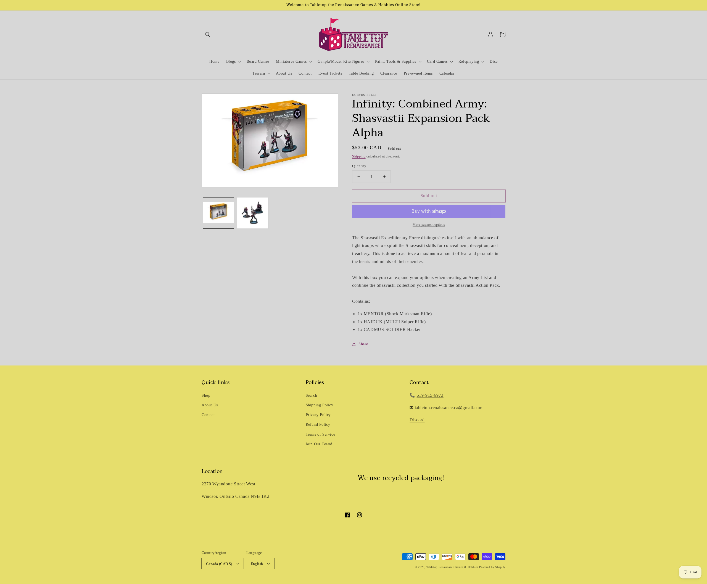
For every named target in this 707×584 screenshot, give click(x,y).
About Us (210, 405)
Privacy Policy (318, 415)
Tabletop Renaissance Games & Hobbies (452, 567)
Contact (208, 415)
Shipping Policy (319, 405)
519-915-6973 (430, 395)
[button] (208, 34)
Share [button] (363, 344)
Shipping (359, 156)
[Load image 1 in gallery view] (218, 212)
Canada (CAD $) (219, 564)
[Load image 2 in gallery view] (252, 212)
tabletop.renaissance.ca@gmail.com (448, 407)
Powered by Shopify (492, 567)
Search (311, 395)
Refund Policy (318, 424)
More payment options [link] (429, 225)
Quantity (359, 166)
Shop (206, 395)
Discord (417, 419)
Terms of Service (320, 434)
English (257, 564)
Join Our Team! (319, 444)
